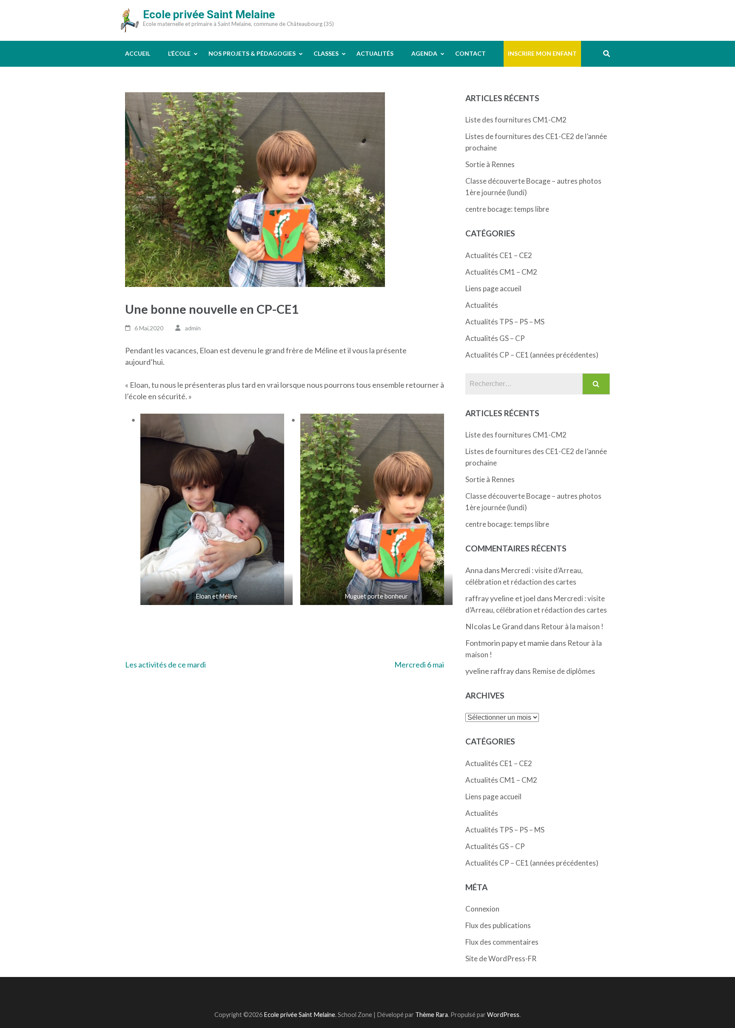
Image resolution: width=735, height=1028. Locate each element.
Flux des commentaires (501, 941)
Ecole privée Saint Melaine (209, 14)
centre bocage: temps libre (507, 208)
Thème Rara (431, 1014)
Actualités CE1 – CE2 (498, 255)
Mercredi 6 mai (419, 664)
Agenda (424, 53)
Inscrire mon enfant (542, 53)
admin (193, 328)
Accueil (137, 53)
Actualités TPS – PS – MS (504, 321)
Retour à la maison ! (572, 626)
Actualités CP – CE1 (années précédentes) (531, 354)
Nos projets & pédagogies (252, 53)
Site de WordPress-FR (500, 958)
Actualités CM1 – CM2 (501, 271)
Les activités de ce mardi (165, 664)
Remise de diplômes (563, 671)
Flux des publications (498, 925)
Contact (470, 53)
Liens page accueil (493, 288)
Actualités (374, 53)
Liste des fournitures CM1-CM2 (516, 119)
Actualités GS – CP (495, 338)
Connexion (482, 908)
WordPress (503, 1014)
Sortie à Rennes (490, 164)
